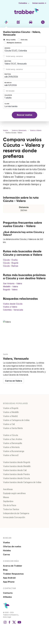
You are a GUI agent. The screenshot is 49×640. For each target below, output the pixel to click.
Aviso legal (7, 617)
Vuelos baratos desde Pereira (16, 474)
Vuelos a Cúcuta (10, 435)
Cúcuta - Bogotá (10, 263)
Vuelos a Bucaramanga (13, 451)
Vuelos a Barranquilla (12, 443)
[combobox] (24, 49)
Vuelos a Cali (9, 424)
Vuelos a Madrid (10, 416)
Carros (6, 554)
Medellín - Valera (10, 286)
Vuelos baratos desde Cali (15, 470)
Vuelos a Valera (10, 307)
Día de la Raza (9, 505)
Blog (5, 569)
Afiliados (7, 597)
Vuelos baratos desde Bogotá (16, 462)
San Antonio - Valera (12, 283)
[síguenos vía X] (14, 623)
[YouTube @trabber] (19, 623)
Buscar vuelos (24, 115)
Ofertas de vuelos (12, 546)
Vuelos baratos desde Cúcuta (16, 478)
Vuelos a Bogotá (10, 408)
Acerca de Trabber (12, 565)
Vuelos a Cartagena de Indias (16, 420)
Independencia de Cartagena (16, 513)
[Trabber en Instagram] (5, 623)
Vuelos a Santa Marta (13, 428)
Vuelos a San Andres (12, 439)
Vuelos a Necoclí (10, 455)
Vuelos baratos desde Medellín (17, 466)
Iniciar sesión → (39, 3)
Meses (6, 497)
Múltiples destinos (14, 43)
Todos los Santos (11, 509)
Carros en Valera (13, 381)
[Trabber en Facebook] (10, 623)
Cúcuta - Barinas (10, 266)
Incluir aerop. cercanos (14, 56)
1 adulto (8, 97)
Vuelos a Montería (11, 447)
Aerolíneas (8, 489)
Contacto (8, 593)
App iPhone (8, 582)
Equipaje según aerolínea (14, 493)
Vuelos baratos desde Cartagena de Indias (22, 482)
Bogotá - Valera (10, 289)
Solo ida (24, 40)
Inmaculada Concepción (14, 517)
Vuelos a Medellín (11, 412)
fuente (5, 354)
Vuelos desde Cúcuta (12, 304)
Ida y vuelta (10, 40)
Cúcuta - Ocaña (10, 260)
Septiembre (8, 501)
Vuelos (6, 542)
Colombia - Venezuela (13, 310)
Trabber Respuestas (13, 574)
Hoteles (7, 550)
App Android (9, 578)
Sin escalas (10, 91)
